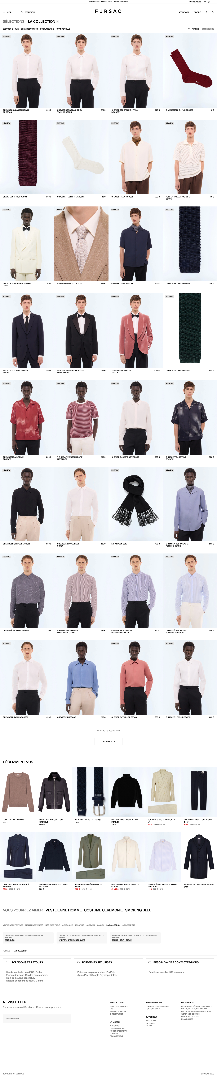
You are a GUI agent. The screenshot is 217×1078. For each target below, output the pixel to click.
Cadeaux (90, 925)
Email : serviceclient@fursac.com (166, 972)
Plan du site (187, 1019)
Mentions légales (190, 1017)
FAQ (111, 1009)
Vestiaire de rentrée (13, 925)
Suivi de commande (119, 1006)
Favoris (197, 12)
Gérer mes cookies (190, 1014)
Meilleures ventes (34, 925)
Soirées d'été (128, 925)
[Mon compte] (206, 12)
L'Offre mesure (117, 1028)
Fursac (6, 951)
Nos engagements (119, 1031)
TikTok (149, 1026)
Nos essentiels (52, 925)
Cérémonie (67, 925)
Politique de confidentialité (195, 1009)
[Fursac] (108, 11)
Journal (114, 1034)
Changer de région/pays (157, 1006)
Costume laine (47, 29)
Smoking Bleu (138, 910)
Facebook (150, 1023)
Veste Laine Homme (64, 910)
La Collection (113, 925)
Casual (100, 925)
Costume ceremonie (103, 910)
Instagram (151, 1021)
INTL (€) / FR (209, 2)
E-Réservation (117, 1014)
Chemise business (29, 29)
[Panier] (212, 12)
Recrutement (116, 1036)
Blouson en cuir (11, 29)
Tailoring (79, 925)
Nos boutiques (195, 2)
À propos (114, 1026)
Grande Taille (63, 29)
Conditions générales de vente (196, 1006)
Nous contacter (118, 1011)
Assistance (184, 12)
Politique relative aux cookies (196, 1011)
